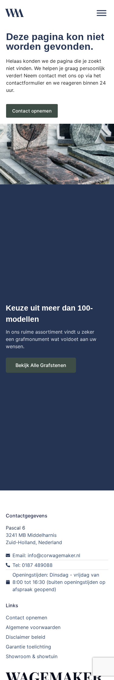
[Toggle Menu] (101, 13)
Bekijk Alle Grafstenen (41, 365)
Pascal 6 (15, 528)
